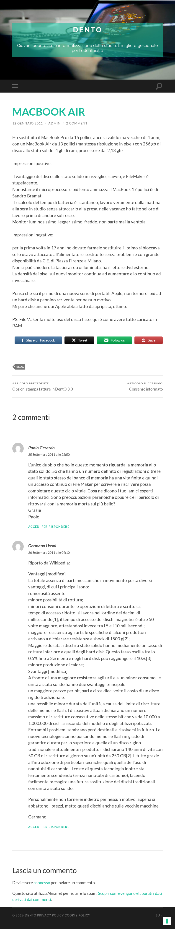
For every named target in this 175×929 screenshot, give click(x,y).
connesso (41, 882)
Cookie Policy (77, 915)
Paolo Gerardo (41, 447)
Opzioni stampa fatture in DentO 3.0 (42, 386)
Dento (87, 30)
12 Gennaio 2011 (27, 123)
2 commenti (77, 123)
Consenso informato (145, 386)
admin (54, 123)
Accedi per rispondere (48, 526)
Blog (20, 366)
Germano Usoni (42, 545)
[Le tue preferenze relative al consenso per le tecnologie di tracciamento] (167, 921)
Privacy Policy (50, 915)
